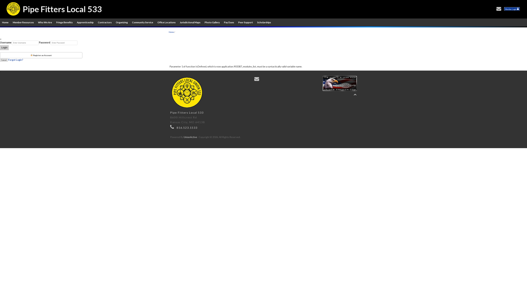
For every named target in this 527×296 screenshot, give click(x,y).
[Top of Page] (355, 95)
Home (5, 22)
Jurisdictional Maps (190, 22)
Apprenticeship (85, 22)
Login (4, 47)
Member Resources (23, 22)
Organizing (122, 22)
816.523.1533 (187, 127)
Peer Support (245, 22)
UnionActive (190, 137)
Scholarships (264, 22)
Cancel (4, 60)
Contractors (105, 22)
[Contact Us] (499, 9)
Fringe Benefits (64, 22)
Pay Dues (229, 22)
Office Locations (166, 22)
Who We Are (45, 22)
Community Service (142, 22)
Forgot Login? (15, 59)
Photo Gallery (212, 22)
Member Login (511, 9)
